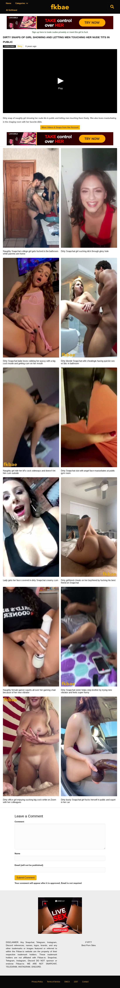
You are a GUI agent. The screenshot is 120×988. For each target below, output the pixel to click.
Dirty (20, 46)
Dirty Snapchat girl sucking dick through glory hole (85, 251)
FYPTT (88, 942)
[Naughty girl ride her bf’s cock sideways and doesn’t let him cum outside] (31, 417)
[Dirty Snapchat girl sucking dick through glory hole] (89, 198)
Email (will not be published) (29, 865)
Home (8, 3)
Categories (20, 3)
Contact (85, 982)
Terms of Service (53, 982)
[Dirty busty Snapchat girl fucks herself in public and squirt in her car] (89, 746)
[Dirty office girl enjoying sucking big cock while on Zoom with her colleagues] (31, 746)
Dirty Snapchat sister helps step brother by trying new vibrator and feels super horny (86, 691)
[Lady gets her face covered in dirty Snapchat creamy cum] (31, 527)
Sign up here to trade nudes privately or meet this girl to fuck (60, 32)
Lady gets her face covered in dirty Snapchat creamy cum (30, 580)
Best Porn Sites (89, 945)
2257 (76, 982)
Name (17, 853)
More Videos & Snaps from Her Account (60, 127)
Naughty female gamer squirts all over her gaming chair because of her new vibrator (29, 691)
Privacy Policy (37, 982)
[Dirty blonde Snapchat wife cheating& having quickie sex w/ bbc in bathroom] (89, 307)
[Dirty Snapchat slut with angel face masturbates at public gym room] (89, 417)
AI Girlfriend (11, 10)
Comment (19, 821)
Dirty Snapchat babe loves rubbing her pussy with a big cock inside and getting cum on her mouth (29, 362)
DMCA (67, 982)
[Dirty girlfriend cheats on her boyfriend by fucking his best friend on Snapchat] (89, 527)
